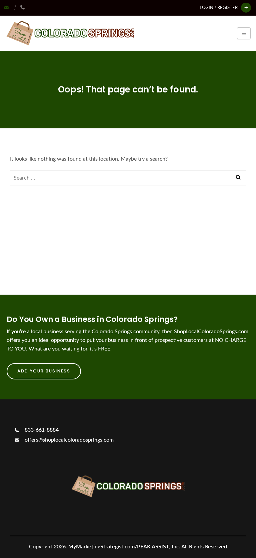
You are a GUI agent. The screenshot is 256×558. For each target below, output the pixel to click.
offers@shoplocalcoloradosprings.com (68, 440)
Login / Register (219, 8)
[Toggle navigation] (244, 33)
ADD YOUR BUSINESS (43, 371)
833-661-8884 (41, 430)
